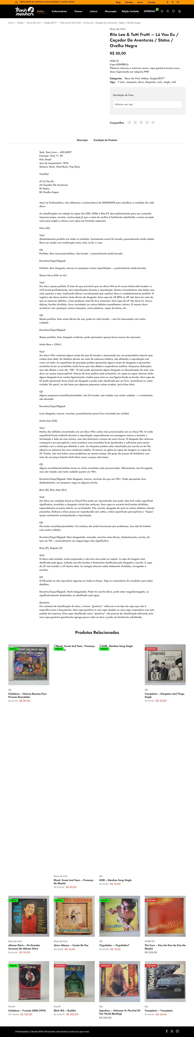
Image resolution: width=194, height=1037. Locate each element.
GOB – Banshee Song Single (115, 880)
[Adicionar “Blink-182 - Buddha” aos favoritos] (82, 997)
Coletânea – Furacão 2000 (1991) (27, 1010)
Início (11, 22)
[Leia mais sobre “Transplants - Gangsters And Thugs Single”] (158, 681)
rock (159, 82)
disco (141, 82)
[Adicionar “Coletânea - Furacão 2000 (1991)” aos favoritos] (36, 997)
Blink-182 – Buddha (65, 1010)
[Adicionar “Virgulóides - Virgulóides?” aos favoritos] (127, 932)
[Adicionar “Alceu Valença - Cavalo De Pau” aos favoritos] (82, 932)
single (167, 82)
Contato (151, 2)
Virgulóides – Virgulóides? (114, 945)
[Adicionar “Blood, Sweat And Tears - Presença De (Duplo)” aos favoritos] (82, 867)
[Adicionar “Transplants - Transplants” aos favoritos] (173, 997)
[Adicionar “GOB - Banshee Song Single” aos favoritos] (127, 867)
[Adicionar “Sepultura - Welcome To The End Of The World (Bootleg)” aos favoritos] (127, 997)
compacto (131, 82)
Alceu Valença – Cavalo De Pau (71, 945)
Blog (118, 2)
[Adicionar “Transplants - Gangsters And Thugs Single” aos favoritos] (173, 681)
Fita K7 (11, 1006)
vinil (173, 82)
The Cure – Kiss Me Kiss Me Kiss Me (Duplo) (165, 947)
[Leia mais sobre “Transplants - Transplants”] (158, 997)
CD (100, 876)
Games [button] (78, 11)
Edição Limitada (130, 11)
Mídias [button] (40, 11)
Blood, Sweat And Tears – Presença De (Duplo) (73, 881)
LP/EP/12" (150, 941)
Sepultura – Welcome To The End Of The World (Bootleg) (119, 1012)
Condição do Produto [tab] (105, 140)
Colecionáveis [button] (59, 11)
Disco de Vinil (34, 22)
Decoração (111, 11)
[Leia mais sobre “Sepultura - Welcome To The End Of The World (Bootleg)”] (112, 997)
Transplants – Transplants (159, 1010)
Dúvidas (129, 2)
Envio (140, 2)
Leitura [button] (93, 11)
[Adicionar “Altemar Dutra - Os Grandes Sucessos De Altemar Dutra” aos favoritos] (36, 932)
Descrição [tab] (82, 140)
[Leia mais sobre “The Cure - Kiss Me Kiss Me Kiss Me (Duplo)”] (158, 932)
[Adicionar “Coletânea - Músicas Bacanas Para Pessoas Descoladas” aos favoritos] (36, 681)
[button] (21, 681)
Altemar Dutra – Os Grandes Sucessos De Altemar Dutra (24, 947)
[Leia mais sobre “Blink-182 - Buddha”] (67, 997)
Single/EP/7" (50, 22)
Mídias (20, 22)
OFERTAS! (151, 11)
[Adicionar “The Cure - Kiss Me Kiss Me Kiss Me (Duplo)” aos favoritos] (173, 932)
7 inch (121, 82)
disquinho (150, 82)
